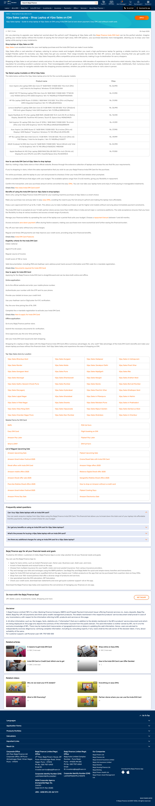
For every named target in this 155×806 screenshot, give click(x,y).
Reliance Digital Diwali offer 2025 (93, 472)
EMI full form (86, 444)
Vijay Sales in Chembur (128, 415)
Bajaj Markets (97, 765)
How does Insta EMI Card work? (27, 188)
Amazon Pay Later (15, 438)
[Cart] (130, 2)
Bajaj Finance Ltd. (99, 757)
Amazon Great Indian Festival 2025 (21, 459)
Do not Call (130, 8)
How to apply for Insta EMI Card (27, 315)
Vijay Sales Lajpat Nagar (17, 396)
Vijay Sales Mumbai (62, 384)
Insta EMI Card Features (24, 237)
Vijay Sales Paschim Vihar (97, 390)
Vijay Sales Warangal (16, 378)
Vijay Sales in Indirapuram (129, 359)
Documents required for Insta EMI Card (30, 268)
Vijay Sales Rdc (125, 371)
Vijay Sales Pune (61, 371)
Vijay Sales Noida (61, 365)
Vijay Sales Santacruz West (129, 409)
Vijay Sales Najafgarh (95, 371)
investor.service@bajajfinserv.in (47, 770)
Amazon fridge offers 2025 (90, 465)
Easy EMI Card (13, 431)
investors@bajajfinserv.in (76, 769)
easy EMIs (47, 200)
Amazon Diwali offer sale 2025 (19, 478)
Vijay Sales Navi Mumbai (64, 415)
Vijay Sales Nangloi (94, 378)
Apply (142, 18)
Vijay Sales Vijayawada (64, 409)
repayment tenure (101, 218)
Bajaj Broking (97, 770)
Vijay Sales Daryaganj (16, 390)
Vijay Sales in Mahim (127, 396)
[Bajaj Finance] (12, 2)
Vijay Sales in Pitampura (96, 396)
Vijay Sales (10, 47)
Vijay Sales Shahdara (95, 415)
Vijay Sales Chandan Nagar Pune (21, 415)
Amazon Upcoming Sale (17, 453)
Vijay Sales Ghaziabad (63, 396)
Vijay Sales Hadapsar (95, 359)
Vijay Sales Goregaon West (18, 371)
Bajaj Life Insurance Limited (102, 762)
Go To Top (146, 715)
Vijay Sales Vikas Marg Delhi (19, 409)
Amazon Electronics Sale (89, 497)
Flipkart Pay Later (88, 438)
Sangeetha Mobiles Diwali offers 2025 (94, 478)
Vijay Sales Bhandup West (18, 359)
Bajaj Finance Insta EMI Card (107, 35)
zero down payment (27, 223)
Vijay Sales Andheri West (128, 378)
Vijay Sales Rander (15, 365)
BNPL (10, 425)
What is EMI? (13, 444)
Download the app (144, 8)
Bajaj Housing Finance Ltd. (102, 767)
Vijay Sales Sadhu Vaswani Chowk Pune (23, 384)
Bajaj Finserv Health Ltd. (101, 772)
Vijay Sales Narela (94, 384)
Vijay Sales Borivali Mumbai (129, 384)
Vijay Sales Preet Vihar (128, 365)
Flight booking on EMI (89, 431)
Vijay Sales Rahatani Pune (97, 403)
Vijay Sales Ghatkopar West (129, 390)
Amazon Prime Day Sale (17, 497)
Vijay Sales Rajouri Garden (97, 409)
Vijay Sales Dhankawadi (64, 378)
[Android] (123, 772)
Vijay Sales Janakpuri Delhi (97, 365)
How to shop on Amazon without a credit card (98, 484)
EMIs (70, 184)
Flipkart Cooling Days (88, 490)
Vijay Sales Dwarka (62, 403)
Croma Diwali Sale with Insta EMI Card (95, 459)
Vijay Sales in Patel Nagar (18, 403)
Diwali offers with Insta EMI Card (20, 465)
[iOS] (128, 772)
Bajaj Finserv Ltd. (98, 755)
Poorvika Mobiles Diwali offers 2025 (21, 484)
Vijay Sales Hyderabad (64, 390)
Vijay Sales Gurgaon (63, 359)
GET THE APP (141, 597)
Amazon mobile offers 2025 (18, 472)
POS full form (86, 425)
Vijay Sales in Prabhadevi (129, 403)
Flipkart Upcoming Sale (89, 453)
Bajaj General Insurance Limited (103, 760)
